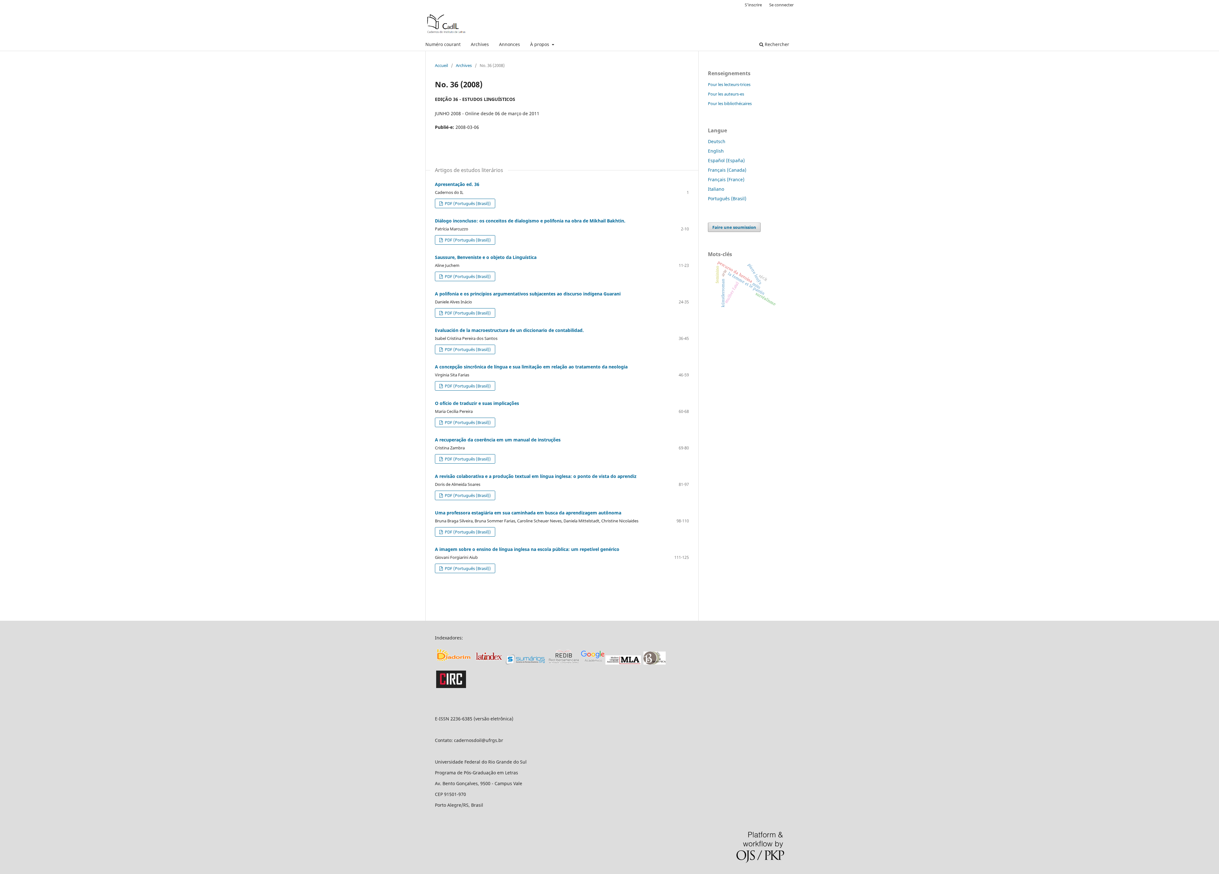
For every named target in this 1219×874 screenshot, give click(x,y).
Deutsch (716, 141)
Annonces (509, 44)
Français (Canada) (727, 170)
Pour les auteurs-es (726, 94)
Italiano (716, 189)
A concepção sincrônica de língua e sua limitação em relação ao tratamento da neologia (531, 367)
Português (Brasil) (727, 198)
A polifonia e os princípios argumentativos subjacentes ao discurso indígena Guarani (528, 294)
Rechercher (776, 44)
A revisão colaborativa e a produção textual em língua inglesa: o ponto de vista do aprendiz (535, 476)
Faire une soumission (734, 227)
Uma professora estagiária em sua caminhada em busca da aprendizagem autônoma (528, 513)
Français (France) (726, 179)
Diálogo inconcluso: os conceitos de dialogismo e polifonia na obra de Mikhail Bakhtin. (530, 221)
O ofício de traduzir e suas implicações (477, 403)
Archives (480, 44)
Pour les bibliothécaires (730, 103)
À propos (540, 44)
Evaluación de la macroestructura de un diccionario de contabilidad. (509, 330)
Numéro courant (443, 44)
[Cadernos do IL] (454, 663)
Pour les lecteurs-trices (729, 84)
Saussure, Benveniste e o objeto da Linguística (485, 257)
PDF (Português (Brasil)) (467, 203)
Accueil (441, 65)
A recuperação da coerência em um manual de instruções (498, 440)
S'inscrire (753, 5)
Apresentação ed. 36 (457, 184)
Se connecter (781, 5)
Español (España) (726, 160)
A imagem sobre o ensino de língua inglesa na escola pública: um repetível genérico (527, 549)
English (716, 151)
